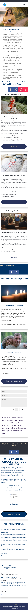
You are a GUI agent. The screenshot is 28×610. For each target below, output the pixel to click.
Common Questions (14, 381)
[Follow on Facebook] (10, 89)
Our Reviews (14, 514)
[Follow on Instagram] (20, 89)
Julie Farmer (5, 578)
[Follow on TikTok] (25, 89)
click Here (15, 504)
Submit (23, 409)
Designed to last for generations (8, 196)
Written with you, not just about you (9, 194)
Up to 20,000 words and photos (8, 192)
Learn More (14, 146)
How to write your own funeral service (9, 577)
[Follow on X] (15, 89)
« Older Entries (4, 591)
